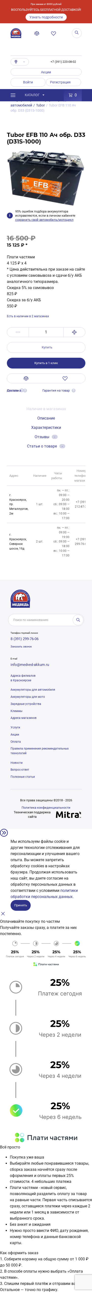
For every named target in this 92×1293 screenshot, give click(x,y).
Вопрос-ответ (20, 769)
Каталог (32, 95)
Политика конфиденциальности (46, 807)
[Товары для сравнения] (37, 33)
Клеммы (16, 711)
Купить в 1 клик (46, 363)
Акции (46, 72)
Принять (20, 905)
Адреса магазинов (24, 718)
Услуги (15, 727)
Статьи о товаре (45, 446)
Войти (28, 82)
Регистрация (60, 82)
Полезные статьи (23, 776)
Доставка (14, 390)
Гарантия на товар (56, 390)
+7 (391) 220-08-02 (63, 62)
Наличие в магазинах (46, 409)
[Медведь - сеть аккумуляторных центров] (16, 33)
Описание (46, 418)
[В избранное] (65, 378)
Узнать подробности (46, 17)
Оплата (16, 741)
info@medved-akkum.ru (30, 664)
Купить (47, 347)
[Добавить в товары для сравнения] (26, 378)
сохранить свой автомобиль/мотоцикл (44, 220)
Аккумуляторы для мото (28, 697)
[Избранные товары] (54, 33)
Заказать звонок (21, 646)
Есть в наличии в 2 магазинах (28, 316)
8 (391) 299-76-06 (25, 639)
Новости (17, 763)
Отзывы (45, 437)
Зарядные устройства (26, 704)
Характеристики (46, 427)
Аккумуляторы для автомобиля (33, 689)
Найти (78, 620)
